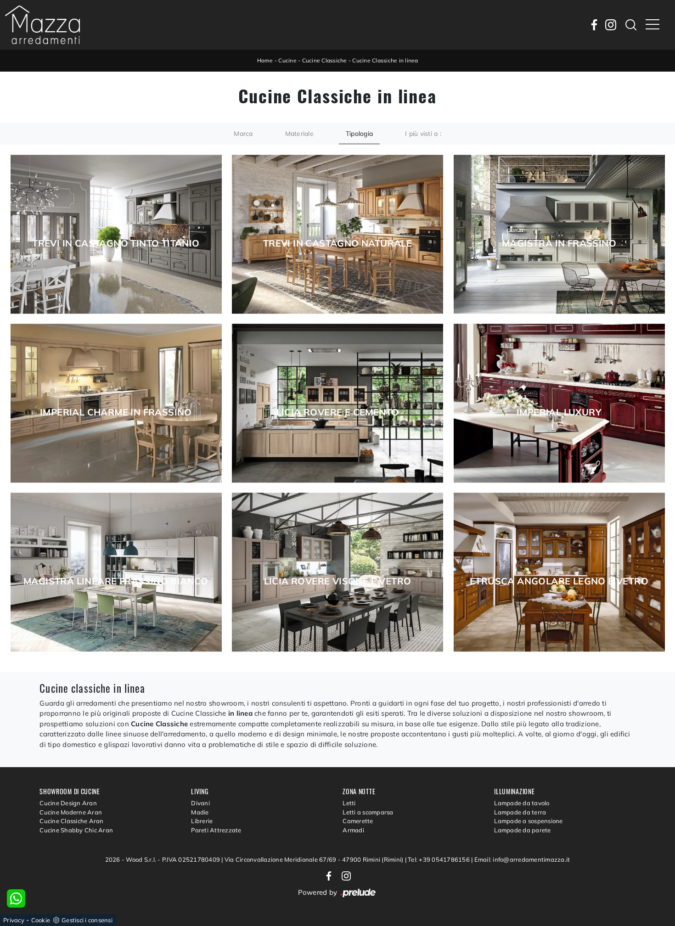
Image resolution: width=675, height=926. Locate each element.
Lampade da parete (522, 830)
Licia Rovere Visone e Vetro (337, 581)
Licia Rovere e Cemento (337, 412)
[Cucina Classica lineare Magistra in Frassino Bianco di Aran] (116, 572)
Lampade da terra (520, 812)
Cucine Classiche (324, 60)
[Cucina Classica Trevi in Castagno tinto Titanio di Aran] (116, 234)
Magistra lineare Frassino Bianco (115, 581)
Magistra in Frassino (559, 243)
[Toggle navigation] (652, 24)
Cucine (287, 60)
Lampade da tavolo (521, 803)
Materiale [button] (299, 133)
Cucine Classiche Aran (71, 821)
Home (265, 60)
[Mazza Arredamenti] (42, 24)
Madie (199, 812)
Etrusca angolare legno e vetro (559, 581)
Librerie (202, 821)
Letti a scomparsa (368, 812)
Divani (200, 803)
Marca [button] (243, 133)
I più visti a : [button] (423, 133)
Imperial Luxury (559, 412)
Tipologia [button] (359, 133)
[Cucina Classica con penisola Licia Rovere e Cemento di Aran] (337, 403)
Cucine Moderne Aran (70, 812)
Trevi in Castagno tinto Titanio (115, 243)
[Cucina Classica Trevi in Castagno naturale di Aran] (337, 234)
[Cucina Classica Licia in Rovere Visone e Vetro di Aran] (337, 572)
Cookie (41, 920)
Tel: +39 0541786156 (439, 859)
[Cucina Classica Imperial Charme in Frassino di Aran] (116, 403)
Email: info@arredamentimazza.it (522, 859)
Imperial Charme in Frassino (116, 412)
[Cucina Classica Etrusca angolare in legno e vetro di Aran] (559, 572)
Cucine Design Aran (68, 803)
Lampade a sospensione (528, 821)
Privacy (13, 920)
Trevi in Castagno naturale (337, 243)
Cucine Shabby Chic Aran (76, 830)
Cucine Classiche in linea (385, 60)
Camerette (358, 821)
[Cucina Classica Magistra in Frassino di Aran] (559, 234)
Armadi (353, 830)
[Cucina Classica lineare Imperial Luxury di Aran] (559, 403)
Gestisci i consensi (87, 920)
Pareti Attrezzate (216, 830)
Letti (349, 803)
